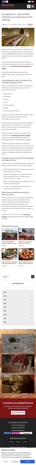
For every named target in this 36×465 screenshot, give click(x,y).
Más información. (27, 457)
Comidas (24, 441)
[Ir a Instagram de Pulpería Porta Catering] (5, 2)
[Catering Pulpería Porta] (7, 6)
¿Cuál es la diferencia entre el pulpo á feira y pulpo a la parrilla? (26, 262)
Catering (30, 24)
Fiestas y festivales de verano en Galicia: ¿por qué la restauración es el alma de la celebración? (9, 242)
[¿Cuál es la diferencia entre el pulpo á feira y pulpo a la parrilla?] (26, 254)
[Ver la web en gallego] (29, 1)
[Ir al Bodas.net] (7, 2)
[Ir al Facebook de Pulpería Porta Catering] (3, 2)
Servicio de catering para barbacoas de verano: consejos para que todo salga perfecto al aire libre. (26, 242)
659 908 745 (21, 427)
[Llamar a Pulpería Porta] (28, 6)
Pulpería (18, 441)
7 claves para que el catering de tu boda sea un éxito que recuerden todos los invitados (9, 262)
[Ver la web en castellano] (32, 1)
